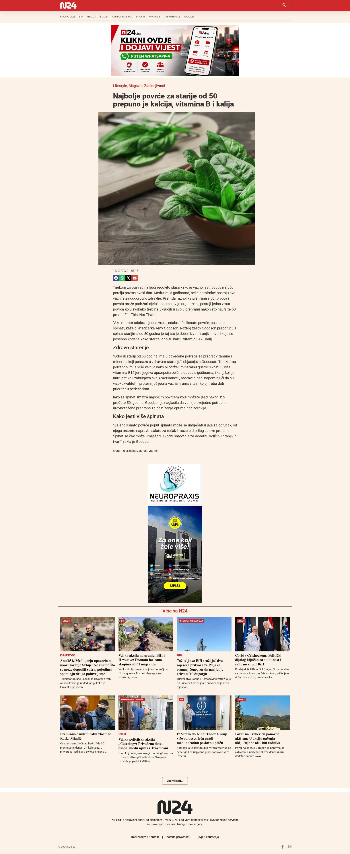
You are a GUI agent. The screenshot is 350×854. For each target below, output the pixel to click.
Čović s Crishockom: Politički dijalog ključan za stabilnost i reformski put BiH (258, 660)
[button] (116, 278)
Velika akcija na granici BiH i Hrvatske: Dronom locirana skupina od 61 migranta (141, 660)
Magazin (155, 16)
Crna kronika (122, 16)
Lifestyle (120, 86)
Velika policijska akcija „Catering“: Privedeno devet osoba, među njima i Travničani (143, 744)
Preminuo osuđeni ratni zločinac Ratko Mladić (85, 736)
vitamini (154, 450)
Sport (140, 16)
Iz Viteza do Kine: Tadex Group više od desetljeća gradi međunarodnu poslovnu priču (202, 738)
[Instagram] (290, 847)
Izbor (125, 450)
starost (143, 450)
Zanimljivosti (154, 86)
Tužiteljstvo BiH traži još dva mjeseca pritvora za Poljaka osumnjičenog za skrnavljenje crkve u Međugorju (200, 667)
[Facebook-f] (282, 847)
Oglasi (189, 16)
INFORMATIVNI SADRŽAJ (191, 621)
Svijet (104, 16)
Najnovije (67, 16)
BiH (81, 16)
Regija (91, 16)
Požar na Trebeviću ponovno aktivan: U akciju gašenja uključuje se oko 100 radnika (257, 738)
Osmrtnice (172, 16)
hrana (116, 450)
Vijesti (66, 621)
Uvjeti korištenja (208, 837)
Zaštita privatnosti (178, 837)
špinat (133, 450)
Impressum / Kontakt (145, 837)
